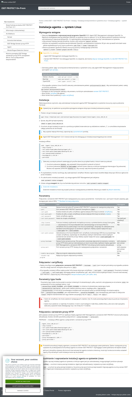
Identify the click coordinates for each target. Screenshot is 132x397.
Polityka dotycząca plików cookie (121, 394)
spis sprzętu (54, 70)
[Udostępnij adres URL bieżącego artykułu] (122, 26)
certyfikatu (108, 212)
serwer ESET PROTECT (101, 91)
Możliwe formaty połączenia (69, 201)
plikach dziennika (114, 190)
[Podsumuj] (128, 26)
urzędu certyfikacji (67, 95)
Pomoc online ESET (45, 21)
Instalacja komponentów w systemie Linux (92, 21)
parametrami (78, 132)
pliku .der (93, 274)
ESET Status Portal (48, 390)
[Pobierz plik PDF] (125, 26)
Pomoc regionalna (64, 390)
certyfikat (53, 93)
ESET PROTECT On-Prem (14, 8)
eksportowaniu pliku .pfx (80, 274)
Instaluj (74, 21)
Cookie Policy (20, 377)
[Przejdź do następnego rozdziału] (43, 375)
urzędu (107, 214)
